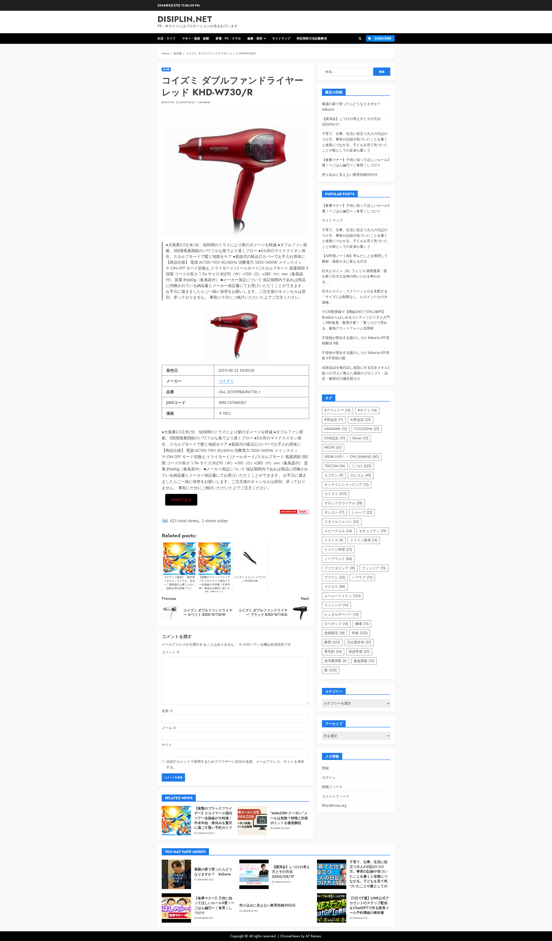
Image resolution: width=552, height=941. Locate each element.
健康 (362, 623)
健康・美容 (254, 38)
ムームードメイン (342, 595)
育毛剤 (333, 651)
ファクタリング (339, 568)
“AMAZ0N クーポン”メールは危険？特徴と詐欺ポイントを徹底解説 (289, 818)
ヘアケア (362, 577)
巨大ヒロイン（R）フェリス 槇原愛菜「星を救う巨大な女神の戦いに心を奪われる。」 (354, 276)
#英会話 (333, 419)
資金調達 (364, 660)
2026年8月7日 (360, 918)
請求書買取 (335, 660)
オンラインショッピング (346, 484)
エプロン (333, 475)
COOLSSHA (367, 428)
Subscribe (383, 38)
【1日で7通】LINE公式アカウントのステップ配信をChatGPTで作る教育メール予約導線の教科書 (369, 905)
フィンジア (374, 568)
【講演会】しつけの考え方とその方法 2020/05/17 (291, 871)
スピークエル (338, 530)
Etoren (360, 438)
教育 (332, 642)
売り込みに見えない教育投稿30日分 (350, 174)
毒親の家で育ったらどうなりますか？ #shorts (213, 871)
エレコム (360, 475)
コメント (171, 652)
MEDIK (333, 447)
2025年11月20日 (281, 828)
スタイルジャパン (341, 521)
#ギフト (367, 410)
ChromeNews (290, 936)
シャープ (361, 512)
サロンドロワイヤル (343, 503)
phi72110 (169, 102)
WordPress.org (334, 805)
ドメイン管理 (338, 549)
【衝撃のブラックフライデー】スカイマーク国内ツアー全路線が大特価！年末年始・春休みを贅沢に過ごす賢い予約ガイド (213, 818)
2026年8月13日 (205, 918)
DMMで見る (181, 500)
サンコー (334, 512)
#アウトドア (337, 410)
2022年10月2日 (187, 102)
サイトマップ (281, 38)
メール (169, 727)
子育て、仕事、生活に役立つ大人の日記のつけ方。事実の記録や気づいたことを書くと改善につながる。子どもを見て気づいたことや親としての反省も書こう (354, 238)
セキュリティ (372, 530)
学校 (360, 632)
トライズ (333, 540)
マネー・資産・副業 (195, 38)
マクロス (334, 586)
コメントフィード (336, 796)
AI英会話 (360, 419)
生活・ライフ (166, 38)
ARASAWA (335, 428)
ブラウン (334, 577)
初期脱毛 (334, 632)
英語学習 (359, 651)
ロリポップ (336, 623)
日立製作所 (359, 642)
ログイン (329, 777)
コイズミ (226, 380)
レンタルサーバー (341, 614)
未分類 (166, 69)
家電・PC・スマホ (228, 38)
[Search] (360, 38)
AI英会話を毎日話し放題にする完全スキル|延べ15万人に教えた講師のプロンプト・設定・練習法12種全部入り (356, 373)
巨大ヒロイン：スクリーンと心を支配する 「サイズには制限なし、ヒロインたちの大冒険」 (354, 297)
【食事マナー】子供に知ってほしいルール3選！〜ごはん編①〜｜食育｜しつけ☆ (214, 905)
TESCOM (334, 465)
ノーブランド (338, 558)
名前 (167, 710)
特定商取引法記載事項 (312, 38)
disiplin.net (184, 19)
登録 (325, 768)
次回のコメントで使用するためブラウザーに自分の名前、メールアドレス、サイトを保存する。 (235, 764)
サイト (167, 744)
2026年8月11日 (250, 911)
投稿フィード (332, 786)
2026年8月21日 (283, 882)
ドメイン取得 (364, 540)
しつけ (362, 465)
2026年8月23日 (205, 879)
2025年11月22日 (206, 833)
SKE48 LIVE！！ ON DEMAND (351, 456)
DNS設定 (334, 438)
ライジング (336, 605)
